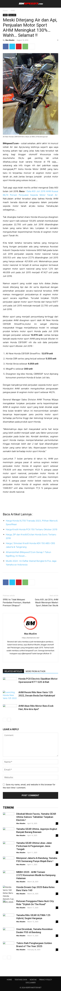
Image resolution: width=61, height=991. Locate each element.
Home (5, 10)
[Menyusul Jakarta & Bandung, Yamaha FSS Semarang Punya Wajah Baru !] (8, 862)
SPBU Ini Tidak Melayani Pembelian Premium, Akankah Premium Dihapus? (16, 602)
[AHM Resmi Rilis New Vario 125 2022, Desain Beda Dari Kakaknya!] (10, 695)
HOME (9, 979)
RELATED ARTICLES (13, 671)
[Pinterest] (19, 46)
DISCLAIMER (30, 982)
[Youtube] (42, 658)
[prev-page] (4, 719)
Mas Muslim (9, 40)
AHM (13, 10)
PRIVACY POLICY (45, 979)
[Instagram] (24, 658)
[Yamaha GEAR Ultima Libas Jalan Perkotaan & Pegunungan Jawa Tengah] (8, 847)
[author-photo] (30, 630)
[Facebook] (6, 46)
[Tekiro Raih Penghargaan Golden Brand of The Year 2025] (8, 947)
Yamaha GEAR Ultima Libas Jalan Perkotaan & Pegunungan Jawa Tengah (34, 846)
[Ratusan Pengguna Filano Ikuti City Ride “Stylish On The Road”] (8, 905)
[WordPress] (36, 658)
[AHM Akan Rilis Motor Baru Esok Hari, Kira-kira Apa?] (10, 710)
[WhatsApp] (25, 46)
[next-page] (9, 719)
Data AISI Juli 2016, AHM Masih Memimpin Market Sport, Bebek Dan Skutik (46, 602)
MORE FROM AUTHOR (35, 671)
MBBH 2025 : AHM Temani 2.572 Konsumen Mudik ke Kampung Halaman (35, 875)
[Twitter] (12, 46)
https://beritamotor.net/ (30, 638)
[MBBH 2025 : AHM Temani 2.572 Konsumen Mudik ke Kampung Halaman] (8, 876)
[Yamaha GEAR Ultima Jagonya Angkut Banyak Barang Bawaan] (8, 833)
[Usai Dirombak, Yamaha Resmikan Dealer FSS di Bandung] (8, 933)
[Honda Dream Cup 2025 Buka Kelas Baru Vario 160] (8, 894)
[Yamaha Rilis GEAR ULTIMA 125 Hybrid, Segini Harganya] (8, 919)
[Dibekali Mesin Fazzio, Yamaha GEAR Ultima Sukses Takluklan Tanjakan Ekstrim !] (8, 818)
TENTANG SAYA (21, 979)
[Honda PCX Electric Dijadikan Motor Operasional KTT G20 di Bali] (10, 682)
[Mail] (30, 658)
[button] (4, 4)
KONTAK (33, 979)
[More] (32, 46)
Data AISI (12, 15)
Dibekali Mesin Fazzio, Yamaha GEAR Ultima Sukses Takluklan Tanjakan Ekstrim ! (36, 816)
